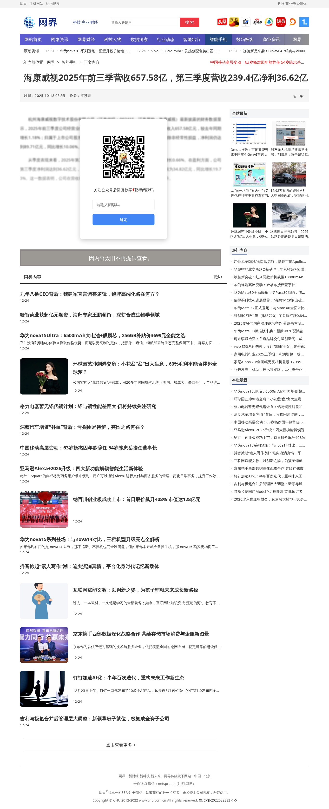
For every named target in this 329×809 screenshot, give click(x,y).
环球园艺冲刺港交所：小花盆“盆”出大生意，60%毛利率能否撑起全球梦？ (249, 236)
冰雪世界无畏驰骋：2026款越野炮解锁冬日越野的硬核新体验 (289, 236)
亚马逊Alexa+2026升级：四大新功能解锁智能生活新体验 (81, 468)
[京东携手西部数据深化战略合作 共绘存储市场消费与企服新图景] (46, 645)
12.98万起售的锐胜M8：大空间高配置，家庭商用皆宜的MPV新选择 (289, 195)
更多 (218, 276)
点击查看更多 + (121, 745)
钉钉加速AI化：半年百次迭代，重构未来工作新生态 (128, 677)
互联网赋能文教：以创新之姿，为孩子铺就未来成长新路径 (135, 590)
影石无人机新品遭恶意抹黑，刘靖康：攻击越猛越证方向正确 (289, 154)
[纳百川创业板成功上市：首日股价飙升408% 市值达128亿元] (46, 509)
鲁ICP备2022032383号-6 (218, 800)
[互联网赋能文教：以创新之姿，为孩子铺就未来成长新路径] (46, 601)
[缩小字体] (302, 96)
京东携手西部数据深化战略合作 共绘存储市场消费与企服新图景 (141, 633)
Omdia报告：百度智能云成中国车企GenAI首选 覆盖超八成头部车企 (249, 154)
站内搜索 (52, 3)
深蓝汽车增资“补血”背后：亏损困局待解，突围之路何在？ (82, 427)
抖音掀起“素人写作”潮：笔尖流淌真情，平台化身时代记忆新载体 (89, 566)
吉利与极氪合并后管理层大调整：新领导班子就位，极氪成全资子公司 (94, 718)
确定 (123, 219)
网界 (51, 62)
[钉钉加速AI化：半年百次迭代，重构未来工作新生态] (46, 689)
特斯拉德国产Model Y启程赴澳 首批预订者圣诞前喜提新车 (281, 491)
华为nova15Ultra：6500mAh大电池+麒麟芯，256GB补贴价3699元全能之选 (102, 335)
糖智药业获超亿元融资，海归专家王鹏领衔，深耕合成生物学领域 (90, 314)
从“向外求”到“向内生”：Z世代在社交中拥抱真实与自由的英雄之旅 (249, 195)
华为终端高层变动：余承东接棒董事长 (264, 284)
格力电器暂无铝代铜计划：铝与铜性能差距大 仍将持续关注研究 (88, 406)
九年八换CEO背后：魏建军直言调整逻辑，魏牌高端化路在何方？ (90, 294)
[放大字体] (295, 96)
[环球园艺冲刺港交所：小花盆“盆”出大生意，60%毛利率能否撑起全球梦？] (46, 376)
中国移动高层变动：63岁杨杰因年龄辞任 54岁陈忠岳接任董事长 (265, 62)
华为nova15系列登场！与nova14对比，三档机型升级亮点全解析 (90, 539)
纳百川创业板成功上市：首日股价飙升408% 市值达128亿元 (136, 499)
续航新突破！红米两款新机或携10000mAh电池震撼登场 (279, 276)
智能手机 (69, 62)
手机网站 (36, 3)
